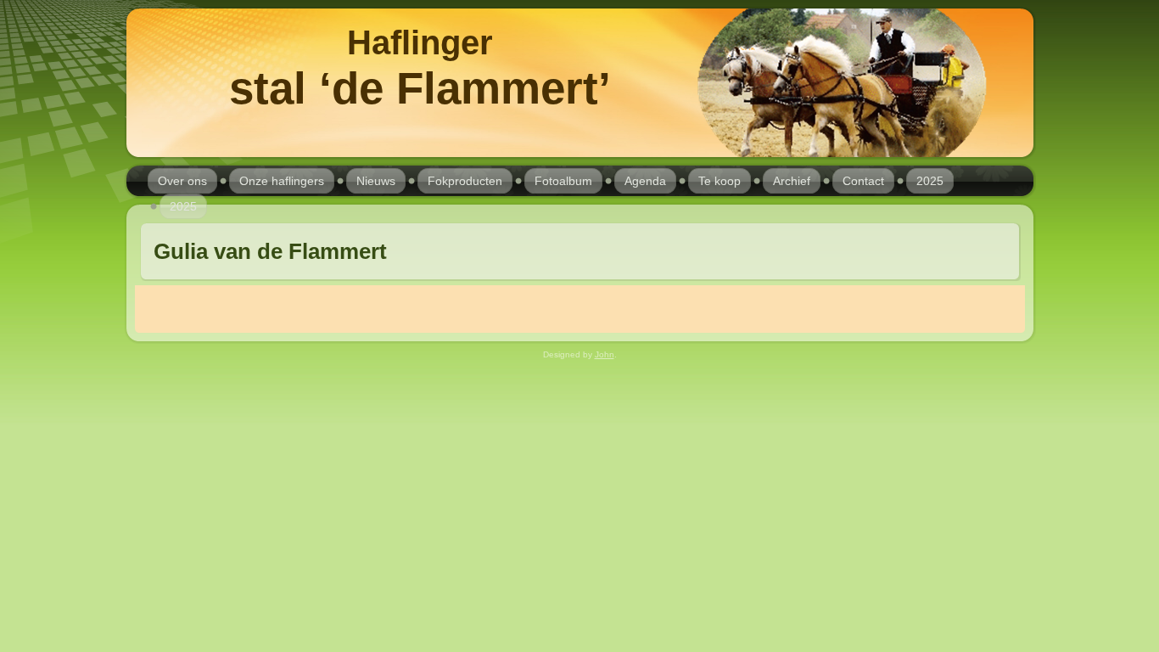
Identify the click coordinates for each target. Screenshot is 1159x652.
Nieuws (375, 181)
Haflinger (420, 42)
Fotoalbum (563, 181)
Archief (791, 181)
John (604, 354)
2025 (929, 181)
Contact (863, 181)
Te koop (719, 181)
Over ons (182, 181)
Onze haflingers (281, 181)
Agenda (645, 181)
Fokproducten (465, 181)
